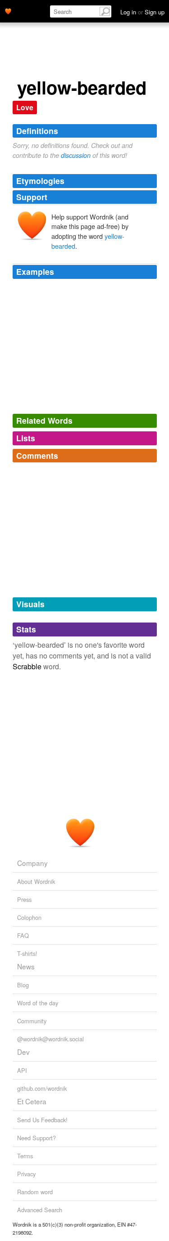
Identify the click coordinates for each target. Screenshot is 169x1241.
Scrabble (27, 666)
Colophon (29, 917)
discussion (76, 155)
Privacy (26, 1173)
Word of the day (37, 1003)
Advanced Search (39, 1209)
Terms (25, 1155)
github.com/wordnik (42, 1088)
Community (31, 1021)
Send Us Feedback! (42, 1120)
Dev (23, 1052)
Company (32, 863)
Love (24, 107)
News (26, 966)
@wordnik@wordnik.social (50, 1039)
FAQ (23, 935)
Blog (23, 985)
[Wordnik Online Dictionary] (8, 10)
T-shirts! (27, 953)
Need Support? (36, 1137)
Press (24, 899)
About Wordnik (36, 881)
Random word (35, 1191)
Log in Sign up (142, 12)
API (22, 1070)
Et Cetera (31, 1101)
